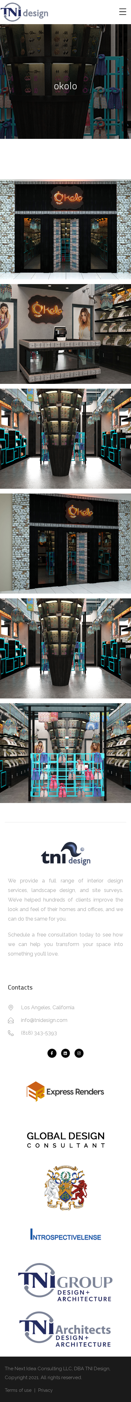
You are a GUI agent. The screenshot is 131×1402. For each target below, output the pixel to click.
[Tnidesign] (79, 1053)
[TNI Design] (52, 1053)
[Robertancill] (65, 1053)
